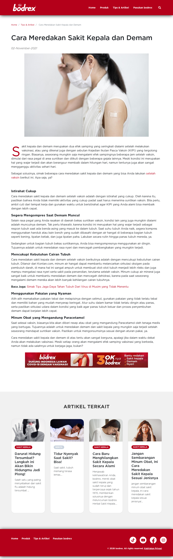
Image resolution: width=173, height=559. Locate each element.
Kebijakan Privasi (153, 548)
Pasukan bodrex (62, 538)
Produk (26, 538)
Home (14, 25)
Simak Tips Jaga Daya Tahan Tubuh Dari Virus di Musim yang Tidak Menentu (78, 286)
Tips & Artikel (27, 25)
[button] (28, 466)
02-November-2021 (24, 48)
